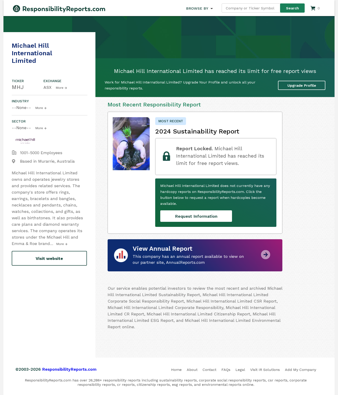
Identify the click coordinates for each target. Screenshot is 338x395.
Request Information (196, 216)
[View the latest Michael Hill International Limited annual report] (265, 257)
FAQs (225, 369)
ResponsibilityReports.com (69, 369)
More (59, 87)
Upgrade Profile (301, 85)
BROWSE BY (197, 8)
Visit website (49, 258)
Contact (209, 369)
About (192, 369)
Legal (240, 369)
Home (176, 369)
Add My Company (300, 369)
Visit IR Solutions (265, 369)
